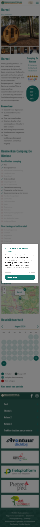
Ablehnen (8, 272)
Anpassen (32, 272)
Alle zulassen (12, 277)
